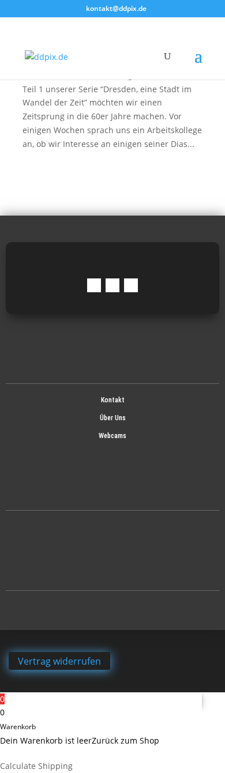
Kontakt (113, 400)
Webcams (112, 436)
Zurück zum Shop (125, 740)
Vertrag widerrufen (59, 660)
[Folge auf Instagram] (112, 285)
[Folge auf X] (131, 285)
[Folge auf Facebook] (94, 285)
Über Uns (113, 418)
